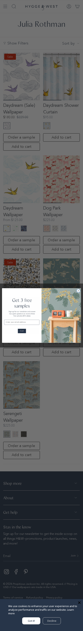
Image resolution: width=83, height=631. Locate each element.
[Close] (79, 603)
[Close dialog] (78, 291)
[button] (21, 331)
